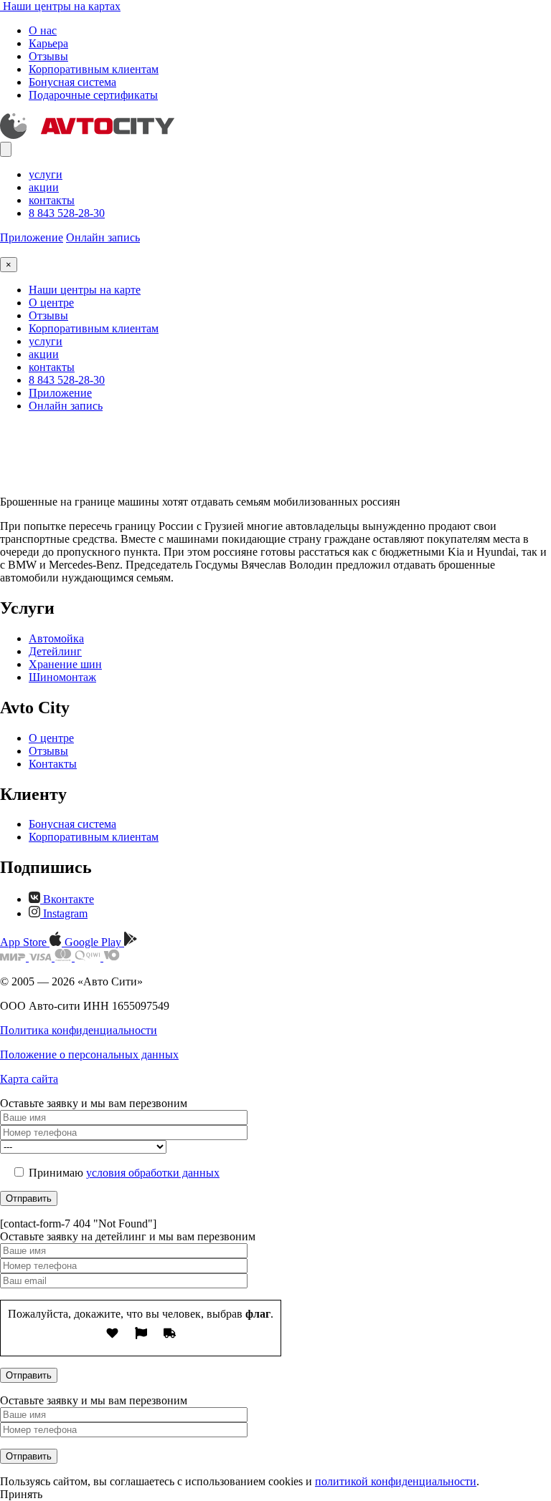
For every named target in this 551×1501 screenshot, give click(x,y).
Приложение (31, 237)
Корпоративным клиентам (94, 69)
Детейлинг (55, 651)
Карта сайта (29, 1079)
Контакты (53, 764)
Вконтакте (67, 899)
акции (44, 187)
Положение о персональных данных (89, 1054)
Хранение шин (65, 664)
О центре (51, 302)
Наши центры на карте (85, 290)
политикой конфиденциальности (395, 1481)
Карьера (48, 43)
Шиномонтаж (62, 677)
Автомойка (56, 638)
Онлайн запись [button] (103, 237)
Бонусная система (72, 82)
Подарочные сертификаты (93, 95)
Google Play (94, 942)
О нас (43, 30)
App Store (25, 942)
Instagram (64, 913)
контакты (52, 200)
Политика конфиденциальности (78, 1030)
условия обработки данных (153, 1173)
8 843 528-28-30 (67, 213)
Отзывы (48, 56)
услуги (45, 174)
